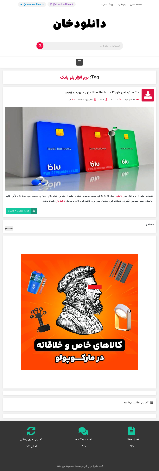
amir (102, 99)
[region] (79, 312)
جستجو (150, 224)
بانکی (119, 196)
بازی (69, 99)
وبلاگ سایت (107, 4)
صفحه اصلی (136, 4)
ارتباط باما (121, 4)
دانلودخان (60, 201)
